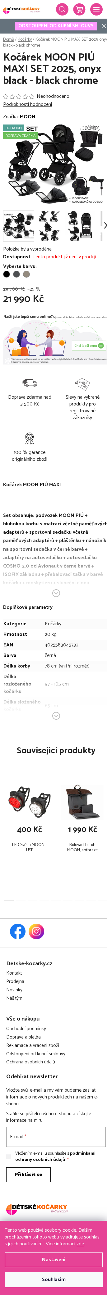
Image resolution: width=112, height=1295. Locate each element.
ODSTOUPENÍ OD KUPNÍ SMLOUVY (56, 26)
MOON (27, 117)
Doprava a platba (23, 1037)
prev (7, 807)
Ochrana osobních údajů (30, 1062)
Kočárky (53, 624)
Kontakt (14, 973)
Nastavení (53, 1260)
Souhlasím (54, 1279)
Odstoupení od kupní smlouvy (35, 1054)
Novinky (14, 990)
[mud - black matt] (26, 274)
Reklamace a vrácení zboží (32, 1046)
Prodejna (15, 982)
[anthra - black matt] (16, 274)
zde (80, 1244)
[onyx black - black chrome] (6, 274)
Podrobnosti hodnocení (27, 104)
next (105, 807)
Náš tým (14, 998)
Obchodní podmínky (26, 1029)
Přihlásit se (28, 1174)
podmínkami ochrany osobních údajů (55, 1156)
